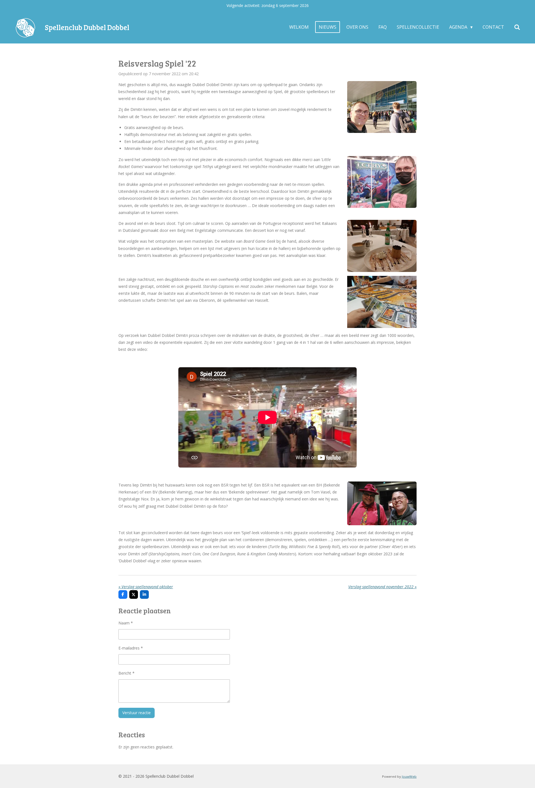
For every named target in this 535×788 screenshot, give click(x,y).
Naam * (125, 623)
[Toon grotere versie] (382, 107)
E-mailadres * (130, 648)
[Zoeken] (517, 27)
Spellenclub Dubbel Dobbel (87, 27)
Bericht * (126, 673)
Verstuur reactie (136, 712)
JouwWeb (409, 776)
